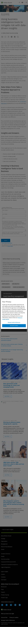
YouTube (20, 605)
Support (3, 592)
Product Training (5, 595)
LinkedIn (11, 605)
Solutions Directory (5, 553)
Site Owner (3, 579)
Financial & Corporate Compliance (9, 564)
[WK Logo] (6, 609)
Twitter (7, 605)
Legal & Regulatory (5, 567)
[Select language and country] (23, 2)
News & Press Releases (6, 546)
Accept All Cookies (14, 325)
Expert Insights (7, 529)
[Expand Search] (19, 2)
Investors (3, 577)
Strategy (3, 538)
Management (4, 544)
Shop (2, 589)
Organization (4, 541)
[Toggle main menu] (26, 2)
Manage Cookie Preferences (14, 322)
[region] (14, 313)
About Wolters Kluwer (6, 536)
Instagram (15, 605)
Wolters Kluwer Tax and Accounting (11, 262)
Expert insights (5, 283)
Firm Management (6, 287)
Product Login (4, 597)
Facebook (2, 605)
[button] (2, 37)
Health (2, 556)
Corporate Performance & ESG (8, 562)
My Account (4, 586)
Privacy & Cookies (14, 617)
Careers (3, 574)
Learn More (6, 396)
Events (2, 549)
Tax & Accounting (5, 559)
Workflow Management (18, 287)
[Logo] (7, 2)
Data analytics (15, 283)
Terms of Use (4, 617)
